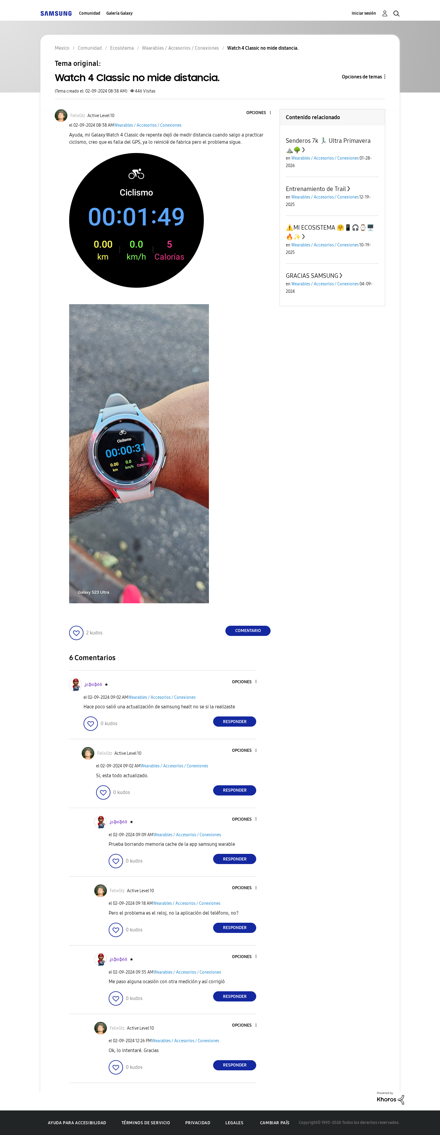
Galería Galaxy (119, 13)
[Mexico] (56, 13)
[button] (260, 113)
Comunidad (89, 13)
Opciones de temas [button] (362, 77)
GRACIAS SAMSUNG (312, 275)
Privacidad (197, 1122)
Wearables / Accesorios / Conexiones (147, 125)
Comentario (248, 630)
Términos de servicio (146, 1122)
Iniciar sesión (364, 13)
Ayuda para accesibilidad (77, 1122)
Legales (234, 1122)
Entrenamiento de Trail (316, 189)
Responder (235, 721)
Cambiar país (275, 1122)
